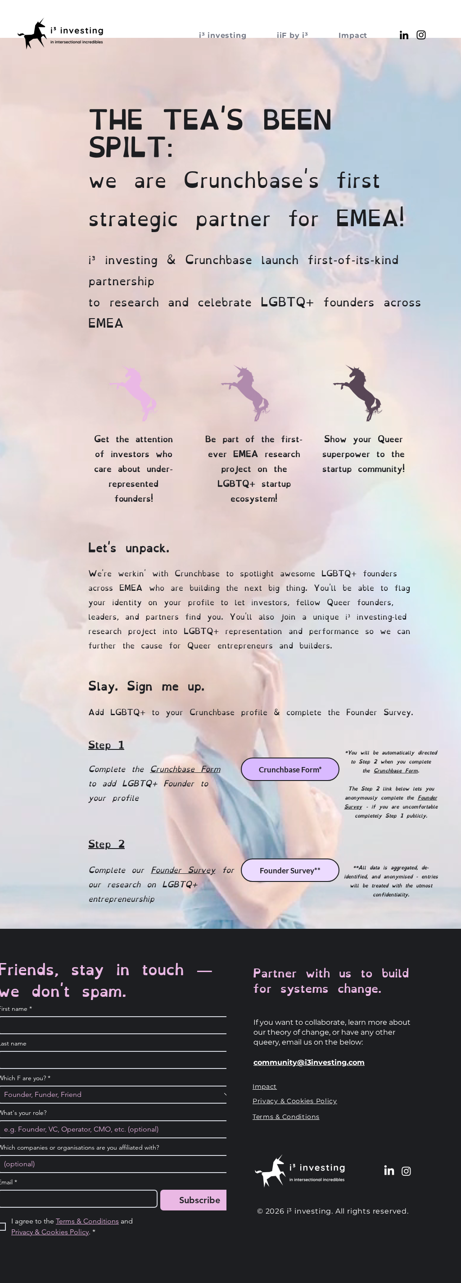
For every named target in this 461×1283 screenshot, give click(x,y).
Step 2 (106, 843)
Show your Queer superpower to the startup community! (363, 452)
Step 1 (106, 744)
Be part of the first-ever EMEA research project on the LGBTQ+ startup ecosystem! (254, 467)
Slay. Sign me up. (146, 684)
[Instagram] (421, 35)
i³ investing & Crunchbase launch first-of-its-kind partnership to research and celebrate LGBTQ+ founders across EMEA (254, 289)
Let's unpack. (128, 546)
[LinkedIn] (404, 35)
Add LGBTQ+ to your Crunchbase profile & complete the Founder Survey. (250, 711)
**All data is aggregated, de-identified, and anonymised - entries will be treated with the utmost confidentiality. (391, 880)
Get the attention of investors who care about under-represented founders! (133, 467)
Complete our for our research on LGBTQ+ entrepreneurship (161, 883)
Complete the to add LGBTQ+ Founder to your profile (154, 782)
